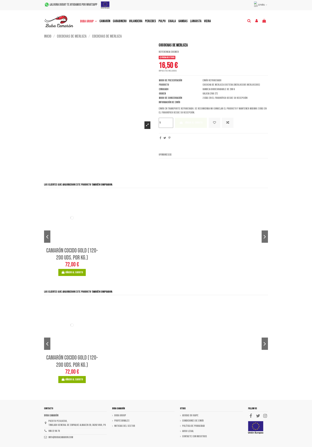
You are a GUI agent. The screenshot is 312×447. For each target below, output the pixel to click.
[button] (88, 21)
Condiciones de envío (193, 420)
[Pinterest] (169, 138)
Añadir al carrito (194, 122)
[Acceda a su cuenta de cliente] (256, 21)
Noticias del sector (124, 426)
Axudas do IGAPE (190, 415)
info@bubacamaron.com (60, 437)
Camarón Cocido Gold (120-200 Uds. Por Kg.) (72, 254)
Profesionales (121, 420)
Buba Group (120, 415)
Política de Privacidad (193, 426)
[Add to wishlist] (214, 123)
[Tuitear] (164, 138)
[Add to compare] (227, 123)
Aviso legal (188, 431)
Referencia (164, 52)
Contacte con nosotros (194, 436)
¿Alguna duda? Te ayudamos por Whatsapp (73, 5)
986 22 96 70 (54, 431)
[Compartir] (160, 138)
